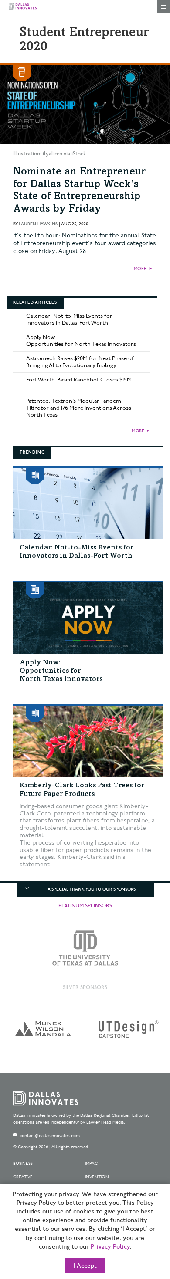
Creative (23, 1177)
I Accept (85, 1266)
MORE (140, 268)
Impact (92, 1163)
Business (23, 1163)
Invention (97, 1177)
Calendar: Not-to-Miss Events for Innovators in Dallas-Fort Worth (69, 319)
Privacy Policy (110, 1247)
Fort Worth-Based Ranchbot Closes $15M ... (79, 383)
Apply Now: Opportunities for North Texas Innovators (81, 341)
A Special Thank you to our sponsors (92, 889)
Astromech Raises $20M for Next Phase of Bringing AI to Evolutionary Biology (80, 362)
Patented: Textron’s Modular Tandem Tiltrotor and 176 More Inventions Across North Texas (78, 408)
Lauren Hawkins (38, 224)
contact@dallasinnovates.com (50, 1135)
